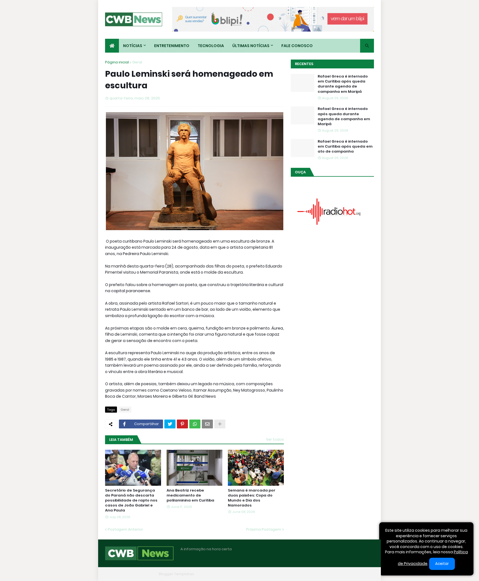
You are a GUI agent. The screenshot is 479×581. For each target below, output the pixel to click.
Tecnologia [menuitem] (211, 45)
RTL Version (363, 574)
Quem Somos (312, 574)
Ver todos (275, 439)
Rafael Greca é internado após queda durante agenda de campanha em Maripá (344, 116)
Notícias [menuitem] (132, 45)
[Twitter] (169, 424)
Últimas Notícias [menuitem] (250, 45)
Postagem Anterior (125, 529)
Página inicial (117, 62)
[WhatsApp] (194, 424)
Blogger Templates (176, 574)
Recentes (304, 63)
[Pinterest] (182, 424)
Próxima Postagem (263, 529)
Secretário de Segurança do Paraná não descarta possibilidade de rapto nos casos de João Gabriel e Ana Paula (131, 500)
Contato (339, 574)
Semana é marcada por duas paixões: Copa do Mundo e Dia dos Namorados (251, 498)
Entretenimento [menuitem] (171, 45)
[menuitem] (112, 46)
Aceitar (442, 563)
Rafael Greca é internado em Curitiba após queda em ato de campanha (345, 146)
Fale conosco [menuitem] (297, 45)
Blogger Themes (141, 574)
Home (288, 574)
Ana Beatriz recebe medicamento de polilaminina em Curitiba (190, 495)
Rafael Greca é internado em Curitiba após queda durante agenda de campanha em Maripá (343, 84)
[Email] (207, 424)
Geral (137, 62)
